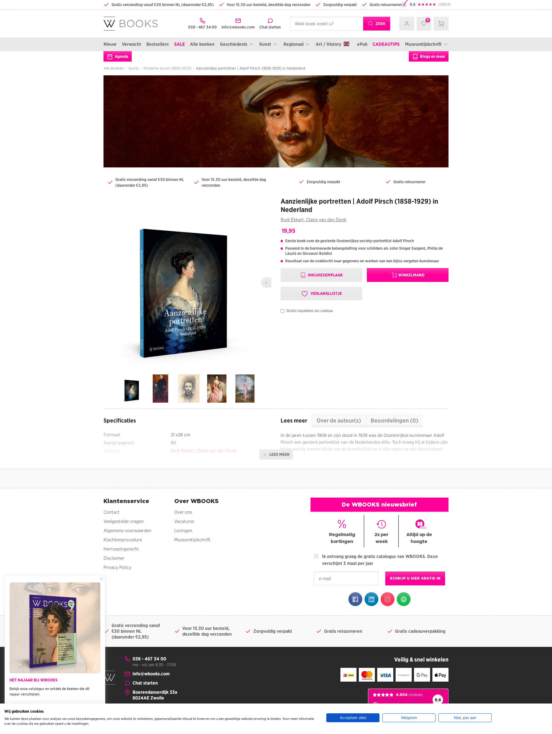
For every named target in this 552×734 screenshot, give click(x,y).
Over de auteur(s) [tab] (339, 420)
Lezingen (183, 530)
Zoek (380, 23)
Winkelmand (411, 275)
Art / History (328, 44)
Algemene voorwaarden (127, 530)
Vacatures (184, 521)
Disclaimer (113, 558)
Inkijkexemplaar (325, 275)
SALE (179, 44)
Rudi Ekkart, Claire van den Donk (313, 219)
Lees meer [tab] (294, 420)
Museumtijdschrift (423, 44)
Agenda (121, 56)
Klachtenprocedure (122, 539)
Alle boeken (202, 44)
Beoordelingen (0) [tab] (394, 420)
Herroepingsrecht (121, 549)
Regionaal (293, 44)
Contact (111, 512)
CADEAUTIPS (386, 44)
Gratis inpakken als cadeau (309, 311)
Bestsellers (157, 44)
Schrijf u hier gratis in (415, 578)
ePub (362, 44)
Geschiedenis (233, 44)
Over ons (183, 512)
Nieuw (109, 44)
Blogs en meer (432, 56)
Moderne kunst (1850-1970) (167, 68)
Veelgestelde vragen (123, 521)
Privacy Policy (117, 567)
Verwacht (131, 44)
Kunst (265, 44)
